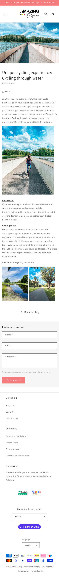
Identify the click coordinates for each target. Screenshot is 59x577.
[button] (6, 14)
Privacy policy (23, 571)
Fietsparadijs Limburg (21, 212)
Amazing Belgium (18, 567)
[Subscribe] (44, 516)
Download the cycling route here (18, 262)
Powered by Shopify (32, 567)
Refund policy (48, 567)
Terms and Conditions (16, 436)
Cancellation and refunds (17, 455)
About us (10, 405)
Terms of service (38, 571)
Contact (9, 412)
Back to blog (31, 312)
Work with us (12, 418)
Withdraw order (13, 449)
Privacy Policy (12, 442)
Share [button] (7, 91)
